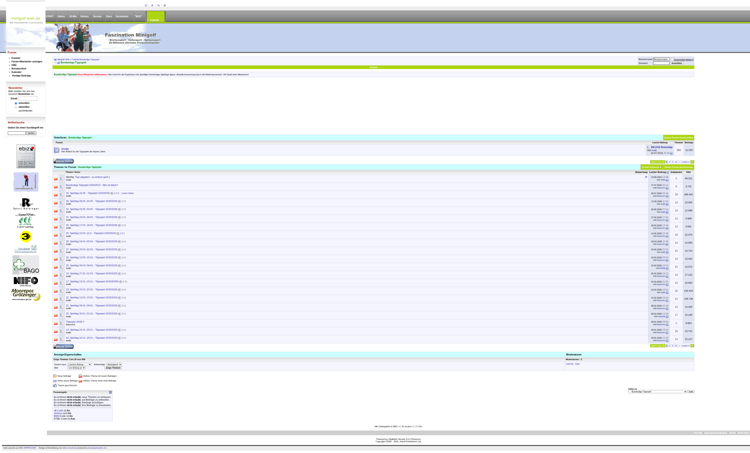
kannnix (661, 316)
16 (676, 291)
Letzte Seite (127, 193)
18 (676, 234)
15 (676, 250)
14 (676, 202)
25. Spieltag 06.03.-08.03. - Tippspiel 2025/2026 (91, 265)
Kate (577, 364)
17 (676, 315)
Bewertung (641, 172)
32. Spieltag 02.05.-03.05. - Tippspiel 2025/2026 (91, 209)
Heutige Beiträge (21, 75)
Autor (77, 172)
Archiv (732, 433)
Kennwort (643, 63)
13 (676, 218)
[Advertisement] (373, 107)
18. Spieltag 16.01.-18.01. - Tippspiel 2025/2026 (91, 337)
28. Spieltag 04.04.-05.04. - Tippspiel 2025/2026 (91, 241)
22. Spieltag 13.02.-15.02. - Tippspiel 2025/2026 (91, 297)
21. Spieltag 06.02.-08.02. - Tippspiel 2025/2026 (91, 305)
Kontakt (16, 58)
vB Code (58, 410)
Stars (109, 16)
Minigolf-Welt (63, 59)
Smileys (58, 413)
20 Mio (73, 16)
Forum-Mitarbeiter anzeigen (27, 61)
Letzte (685, 162)
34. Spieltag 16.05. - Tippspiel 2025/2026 (88, 193)
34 (676, 194)
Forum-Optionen (650, 167)
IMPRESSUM (30, 448)
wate (654, 150)
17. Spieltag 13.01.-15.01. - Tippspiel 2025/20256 (92, 281)
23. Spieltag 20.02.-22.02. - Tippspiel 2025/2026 (91, 289)
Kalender (17, 72)
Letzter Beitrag (657, 172)
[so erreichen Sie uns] (145, 5)
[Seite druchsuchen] (158, 5)
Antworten (676, 172)
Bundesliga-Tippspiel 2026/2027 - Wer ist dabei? (92, 185)
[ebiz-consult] (26, 167)
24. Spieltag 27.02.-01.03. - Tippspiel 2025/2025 (91, 273)
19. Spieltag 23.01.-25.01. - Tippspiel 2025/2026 (91, 329)
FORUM (154, 20)
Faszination (122, 16)
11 (676, 162)
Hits (688, 172)
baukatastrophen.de (97, 448)
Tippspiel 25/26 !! (75, 321)
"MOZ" (138, 16)
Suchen (373, 67)
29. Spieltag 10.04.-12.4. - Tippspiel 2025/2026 (91, 233)
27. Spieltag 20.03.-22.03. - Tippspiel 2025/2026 (91, 249)
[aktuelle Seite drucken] (152, 5)
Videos (61, 16)
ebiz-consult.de (69, 448)
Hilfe (14, 65)
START (50, 16)
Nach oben (743, 433)
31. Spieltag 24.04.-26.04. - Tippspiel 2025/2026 (91, 217)
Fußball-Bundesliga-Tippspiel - (86, 59)
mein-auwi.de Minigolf (715, 433)
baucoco (661, 188)
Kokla (662, 268)
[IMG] (56, 416)
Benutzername (646, 59)
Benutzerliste (19, 68)
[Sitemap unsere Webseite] (164, 5)
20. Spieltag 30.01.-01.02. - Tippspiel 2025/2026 (91, 313)
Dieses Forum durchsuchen (678, 137)
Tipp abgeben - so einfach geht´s (92, 177)
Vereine (97, 16)
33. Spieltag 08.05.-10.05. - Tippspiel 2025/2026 (91, 201)
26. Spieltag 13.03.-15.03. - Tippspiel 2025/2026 (91, 257)
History (84, 16)
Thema (69, 172)
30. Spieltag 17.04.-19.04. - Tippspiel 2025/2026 (91, 225)
